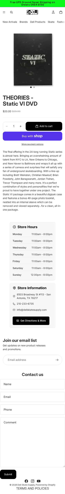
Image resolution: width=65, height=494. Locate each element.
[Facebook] (26, 481)
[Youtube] (39, 481)
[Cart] (61, 12)
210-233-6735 (25, 303)
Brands (24, 21)
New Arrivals (10, 21)
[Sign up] (57, 359)
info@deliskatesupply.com (32, 309)
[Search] (11, 12)
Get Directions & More (33, 320)
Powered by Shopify (45, 484)
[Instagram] (33, 481)
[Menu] (4, 12)
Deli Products (37, 21)
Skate (51, 21)
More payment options (32, 144)
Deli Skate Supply (26, 484)
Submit (8, 474)
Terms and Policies (32, 488)
